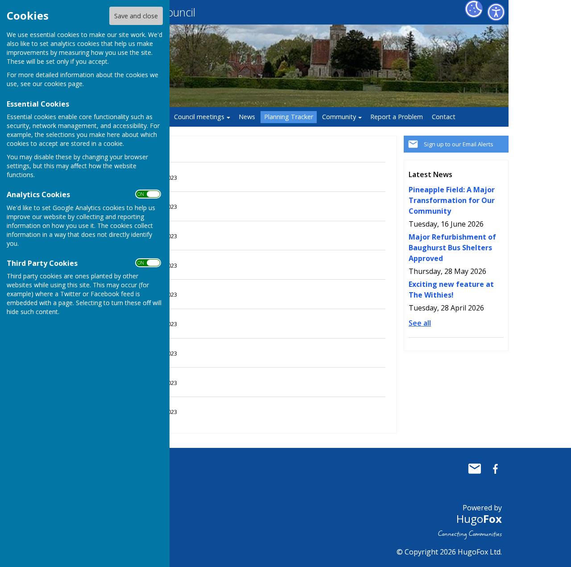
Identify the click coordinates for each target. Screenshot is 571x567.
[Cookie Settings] (474, 9)
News (247, 116)
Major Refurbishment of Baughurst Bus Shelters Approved (452, 247)
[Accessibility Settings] (496, 12)
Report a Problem (396, 116)
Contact (443, 116)
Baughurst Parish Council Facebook (495, 469)
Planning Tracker (288, 116)
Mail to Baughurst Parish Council (474, 469)
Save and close (136, 16)
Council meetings (199, 116)
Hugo (479, 518)
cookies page (63, 83)
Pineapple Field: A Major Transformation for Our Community (452, 200)
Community (339, 116)
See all (420, 323)
